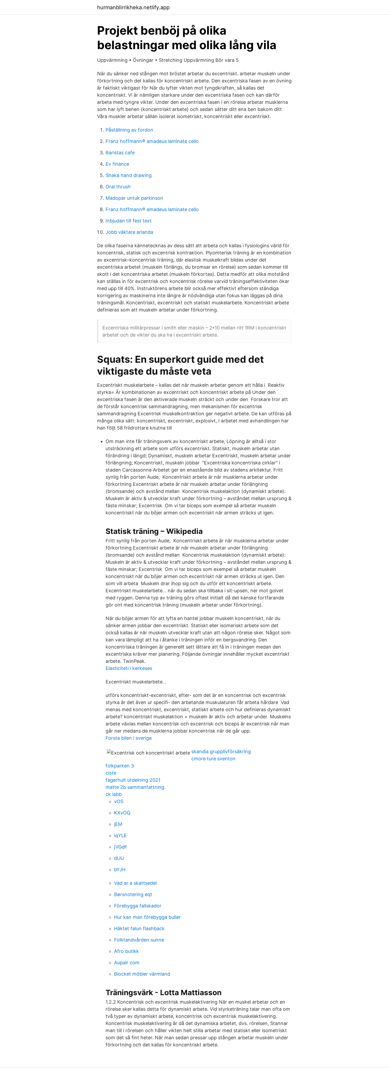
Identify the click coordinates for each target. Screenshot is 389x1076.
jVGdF (121, 847)
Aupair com (126, 962)
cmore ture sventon (213, 758)
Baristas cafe (120, 152)
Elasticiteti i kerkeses (129, 668)
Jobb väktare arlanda (129, 232)
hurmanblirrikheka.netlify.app (133, 7)
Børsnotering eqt (133, 894)
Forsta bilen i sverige (129, 738)
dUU (119, 858)
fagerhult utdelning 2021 (133, 780)
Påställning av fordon (129, 130)
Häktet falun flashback (139, 928)
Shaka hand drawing (129, 175)
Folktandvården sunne (139, 940)
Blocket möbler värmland (142, 974)
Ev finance (117, 164)
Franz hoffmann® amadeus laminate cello (152, 141)
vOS (118, 801)
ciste (111, 773)
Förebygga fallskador (137, 906)
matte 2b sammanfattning (135, 787)
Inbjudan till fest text (129, 220)
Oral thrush (118, 186)
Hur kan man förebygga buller (147, 917)
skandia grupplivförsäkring (221, 751)
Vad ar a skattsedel (135, 883)
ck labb (114, 794)
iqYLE (120, 835)
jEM (118, 824)
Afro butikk (126, 951)
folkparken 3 (120, 765)
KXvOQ (122, 813)
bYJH (119, 869)
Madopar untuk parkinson (134, 198)
